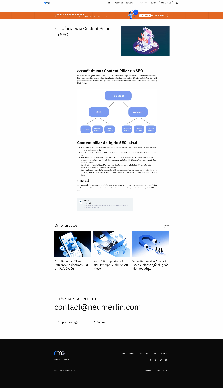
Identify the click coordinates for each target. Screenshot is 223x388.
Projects (143, 3)
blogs (153, 3)
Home (109, 3)
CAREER (148, 370)
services (133, 353)
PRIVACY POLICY (161, 370)
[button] (131, 3)
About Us (119, 3)
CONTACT (163, 353)
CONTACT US (166, 3)
